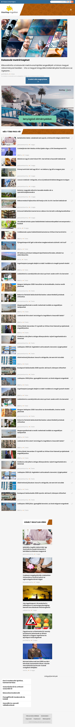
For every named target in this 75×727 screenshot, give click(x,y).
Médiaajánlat (46, 719)
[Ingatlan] (10, 10)
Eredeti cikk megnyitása (37, 79)
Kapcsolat (29, 719)
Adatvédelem (45, 716)
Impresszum (37, 719)
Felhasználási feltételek (32, 716)
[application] (37, 106)
